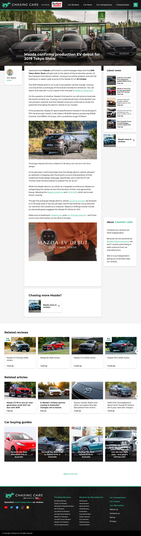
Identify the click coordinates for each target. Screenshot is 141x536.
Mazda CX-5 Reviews (61, 517)
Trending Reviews (62, 497)
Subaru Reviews (84, 517)
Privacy (113, 521)
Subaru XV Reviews (60, 503)
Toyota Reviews (84, 525)
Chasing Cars (56, 215)
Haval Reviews (84, 503)
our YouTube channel (76, 215)
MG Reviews (83, 501)
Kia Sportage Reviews (61, 525)
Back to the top (70, 474)
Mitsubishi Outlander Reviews (64, 506)
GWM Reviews (84, 509)
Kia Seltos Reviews (60, 501)
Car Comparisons (104, 5)
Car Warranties (117, 505)
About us (114, 509)
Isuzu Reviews (84, 519)
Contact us (115, 513)
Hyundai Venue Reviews (62, 514)
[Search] (136, 5)
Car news (33, 50)
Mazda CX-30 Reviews (61, 522)
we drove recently (77, 201)
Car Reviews (73, 5)
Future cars (42, 50)
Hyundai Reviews (85, 514)
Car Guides (115, 501)
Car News (87, 5)
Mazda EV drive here (84, 91)
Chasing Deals (122, 5)
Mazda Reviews (84, 522)
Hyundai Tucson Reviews (62, 519)
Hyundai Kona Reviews (62, 511)
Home (26, 50)
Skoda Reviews (84, 506)
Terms (112, 517)
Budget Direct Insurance (118, 241)
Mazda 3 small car (55, 192)
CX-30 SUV (72, 192)
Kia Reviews (83, 511)
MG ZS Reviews (59, 509)
